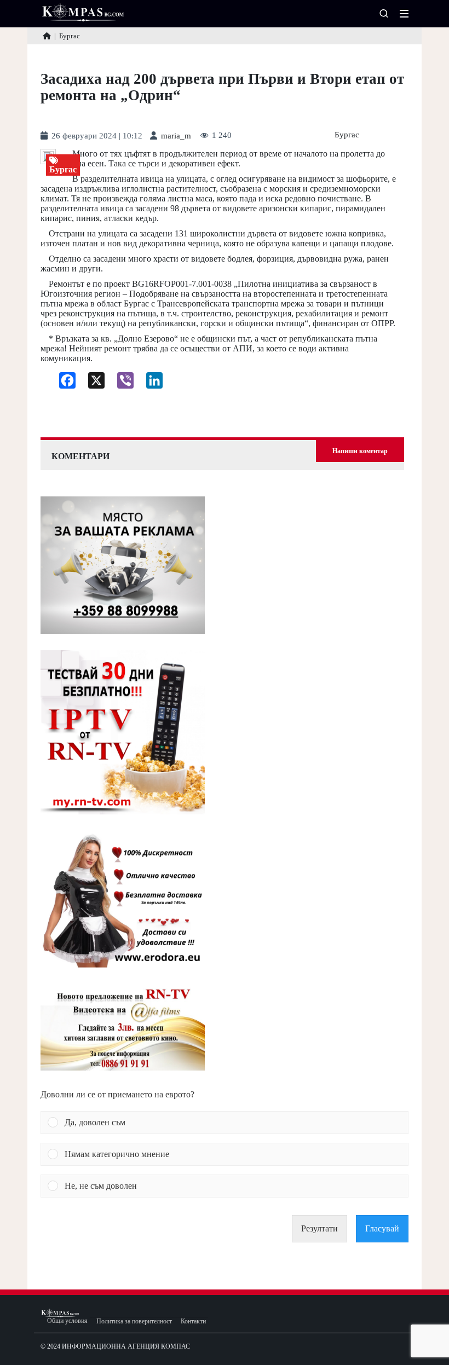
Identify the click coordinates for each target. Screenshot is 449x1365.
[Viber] (121, 383)
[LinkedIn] (150, 383)
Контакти (193, 1321)
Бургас (347, 135)
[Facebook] (63, 383)
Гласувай (382, 1228)
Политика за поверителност (134, 1321)
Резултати (319, 1228)
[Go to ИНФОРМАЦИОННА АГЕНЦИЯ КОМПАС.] (47, 35)
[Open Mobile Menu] (404, 13)
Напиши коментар (360, 451)
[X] (92, 383)
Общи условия (67, 1320)
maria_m (176, 136)
